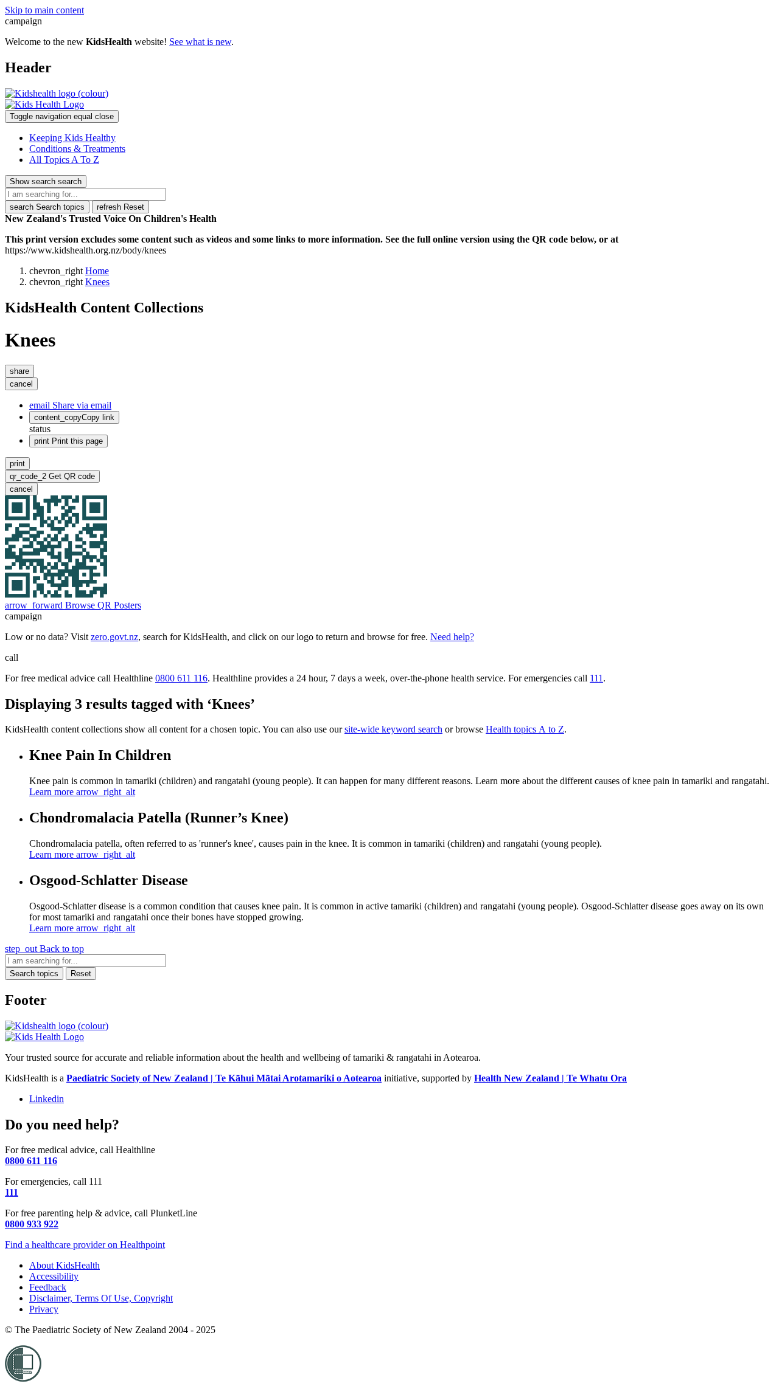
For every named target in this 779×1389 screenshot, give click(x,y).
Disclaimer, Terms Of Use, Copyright (101, 1298)
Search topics (47, 207)
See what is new (200, 41)
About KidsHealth (64, 1265)
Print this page (68, 441)
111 (596, 678)
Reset (120, 207)
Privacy (43, 1309)
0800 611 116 (181, 678)
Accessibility (54, 1276)
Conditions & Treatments (77, 148)
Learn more (82, 792)
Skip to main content (44, 10)
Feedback (47, 1287)
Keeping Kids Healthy (72, 138)
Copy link (74, 417)
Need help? (452, 637)
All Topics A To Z (64, 159)
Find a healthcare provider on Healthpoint (85, 1244)
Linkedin (46, 1099)
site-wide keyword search (393, 729)
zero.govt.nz (114, 637)
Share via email (70, 405)
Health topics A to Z (525, 729)
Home (97, 271)
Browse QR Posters (73, 605)
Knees (97, 282)
